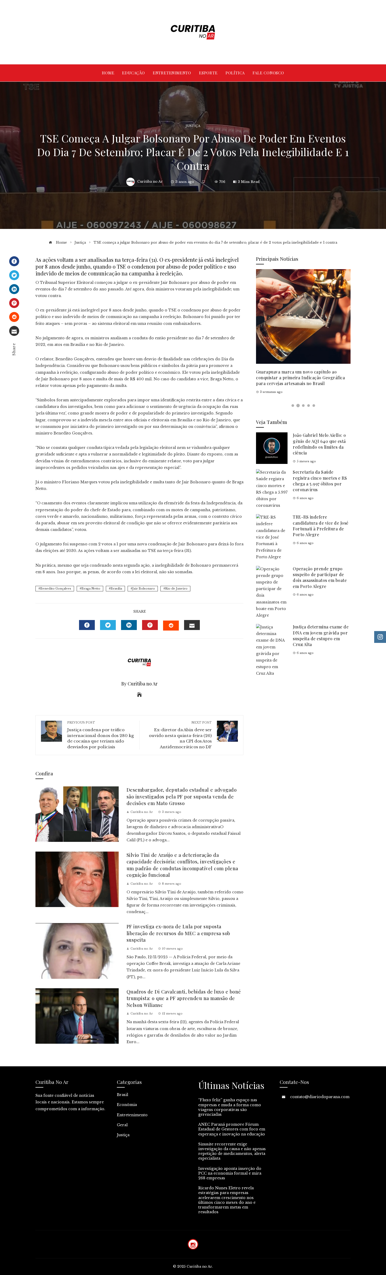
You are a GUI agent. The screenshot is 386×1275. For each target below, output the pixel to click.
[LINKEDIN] (129, 625)
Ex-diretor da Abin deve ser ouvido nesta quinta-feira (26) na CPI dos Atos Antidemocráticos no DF (180, 735)
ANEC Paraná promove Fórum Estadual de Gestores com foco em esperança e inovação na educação (231, 1129)
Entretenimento (132, 1115)
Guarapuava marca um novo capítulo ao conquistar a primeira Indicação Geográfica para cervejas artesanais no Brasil (300, 377)
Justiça (193, 126)
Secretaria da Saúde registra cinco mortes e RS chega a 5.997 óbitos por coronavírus (320, 480)
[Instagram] (193, 1244)
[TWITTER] (108, 625)
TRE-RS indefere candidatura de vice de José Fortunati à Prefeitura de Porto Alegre (320, 525)
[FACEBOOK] (87, 625)
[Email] (14, 331)
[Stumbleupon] (14, 317)
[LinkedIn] (14, 289)
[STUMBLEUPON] (171, 626)
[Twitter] (14, 275)
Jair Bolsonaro (143, 588)
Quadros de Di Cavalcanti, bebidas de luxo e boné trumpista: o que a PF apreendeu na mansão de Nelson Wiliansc (184, 998)
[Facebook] (14, 261)
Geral (122, 1125)
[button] (292, 405)
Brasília (116, 588)
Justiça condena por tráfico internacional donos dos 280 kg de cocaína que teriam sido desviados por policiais (100, 735)
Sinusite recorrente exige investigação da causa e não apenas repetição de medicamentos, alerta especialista (232, 1151)
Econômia (127, 1104)
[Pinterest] (14, 303)
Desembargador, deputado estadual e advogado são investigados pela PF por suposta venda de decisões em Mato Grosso (182, 796)
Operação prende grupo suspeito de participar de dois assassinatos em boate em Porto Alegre (320, 577)
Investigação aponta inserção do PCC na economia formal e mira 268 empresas (229, 1173)
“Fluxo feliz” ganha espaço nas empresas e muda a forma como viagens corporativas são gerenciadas (229, 1107)
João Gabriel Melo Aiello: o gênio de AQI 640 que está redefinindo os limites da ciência (319, 443)
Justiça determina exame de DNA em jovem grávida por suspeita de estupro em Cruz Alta (320, 635)
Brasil (122, 1094)
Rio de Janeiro (176, 588)
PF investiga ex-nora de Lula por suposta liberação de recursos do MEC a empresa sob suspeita (178, 933)
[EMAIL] (192, 625)
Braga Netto (90, 588)
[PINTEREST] (150, 625)
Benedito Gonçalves (55, 588)
